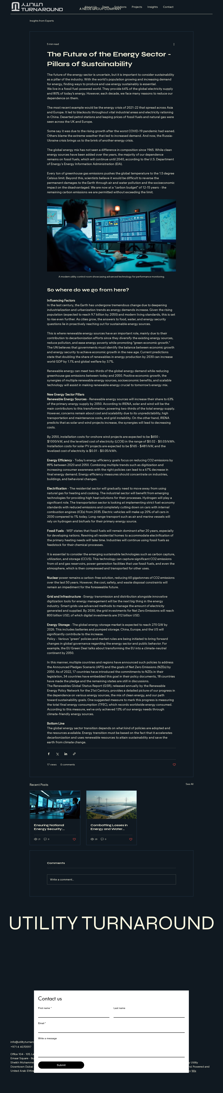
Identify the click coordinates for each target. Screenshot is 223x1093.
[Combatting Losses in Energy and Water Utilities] (111, 805)
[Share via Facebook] (48, 753)
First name (45, 1008)
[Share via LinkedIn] (65, 753)
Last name (119, 1008)
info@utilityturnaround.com (27, 1042)
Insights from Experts (42, 20)
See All (189, 784)
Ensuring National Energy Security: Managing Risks (49, 827)
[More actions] (174, 44)
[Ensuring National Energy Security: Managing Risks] (55, 805)
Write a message (47, 1038)
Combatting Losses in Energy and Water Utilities (109, 827)
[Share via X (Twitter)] (57, 753)
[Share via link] (74, 753)
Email (42, 1023)
